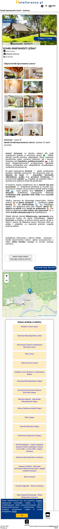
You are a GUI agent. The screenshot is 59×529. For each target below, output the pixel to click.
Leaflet (40, 315)
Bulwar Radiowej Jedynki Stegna (30, 408)
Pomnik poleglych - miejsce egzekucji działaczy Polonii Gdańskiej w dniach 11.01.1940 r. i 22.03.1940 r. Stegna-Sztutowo (29, 448)
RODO (14, 512)
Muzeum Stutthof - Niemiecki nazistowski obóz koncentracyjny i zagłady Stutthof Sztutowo (29, 469)
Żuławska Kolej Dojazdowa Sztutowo (29, 457)
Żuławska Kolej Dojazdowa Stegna (29, 381)
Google (39, 501)
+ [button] (7, 276)
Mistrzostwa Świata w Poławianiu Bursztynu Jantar (29, 346)
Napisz (56, 528)
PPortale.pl (3, 528)
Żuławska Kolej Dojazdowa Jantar (29, 336)
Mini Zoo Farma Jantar (29, 363)
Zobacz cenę (45, 38)
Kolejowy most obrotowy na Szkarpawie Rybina (29, 373)
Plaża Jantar (29, 354)
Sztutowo (7, 21)
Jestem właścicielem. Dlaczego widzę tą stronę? (20, 258)
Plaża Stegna (29, 417)
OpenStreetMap (50, 315)
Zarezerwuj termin (45, 267)
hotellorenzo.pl (29, 2)
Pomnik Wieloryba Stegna (29, 426)
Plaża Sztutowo (29, 477)
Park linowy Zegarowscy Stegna (29, 436)
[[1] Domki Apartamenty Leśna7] (29, 30)
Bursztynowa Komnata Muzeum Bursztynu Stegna (29, 391)
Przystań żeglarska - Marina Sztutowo (29, 486)
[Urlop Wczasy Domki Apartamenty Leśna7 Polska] (17, 76)
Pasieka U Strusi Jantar (29, 327)
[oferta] (11, 44)
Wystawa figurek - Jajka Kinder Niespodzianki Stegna (29, 400)
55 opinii (46, 142)
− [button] (7, 280)
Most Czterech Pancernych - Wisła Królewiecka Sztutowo (29, 496)
